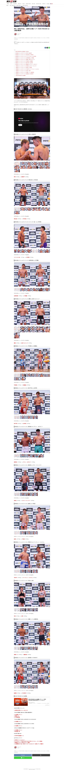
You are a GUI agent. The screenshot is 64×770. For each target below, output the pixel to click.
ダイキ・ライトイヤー (26, 500)
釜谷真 (15, 500)
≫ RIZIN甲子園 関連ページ (19, 735)
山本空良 (24, 423)
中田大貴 (24, 218)
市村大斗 (15, 577)
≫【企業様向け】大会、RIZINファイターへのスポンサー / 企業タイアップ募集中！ (29, 743)
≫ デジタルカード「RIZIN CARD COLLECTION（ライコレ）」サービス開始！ (28, 741)
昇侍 (15, 176)
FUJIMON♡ (24, 693)
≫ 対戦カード (16, 715)
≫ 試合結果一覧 (17, 731)
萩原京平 (23, 176)
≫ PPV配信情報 (17, 717)
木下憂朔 (25, 295)
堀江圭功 (15, 218)
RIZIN (18, 34)
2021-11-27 (19, 33)
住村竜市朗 (16, 295)
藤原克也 (25, 654)
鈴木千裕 (15, 423)
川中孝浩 (27, 257)
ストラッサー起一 (17, 257)
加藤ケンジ (16, 654)
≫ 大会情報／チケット (18, 714)
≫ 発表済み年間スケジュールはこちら (21, 710)
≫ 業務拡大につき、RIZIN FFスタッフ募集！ (22, 742)
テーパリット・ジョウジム (28, 577)
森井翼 (15, 693)
